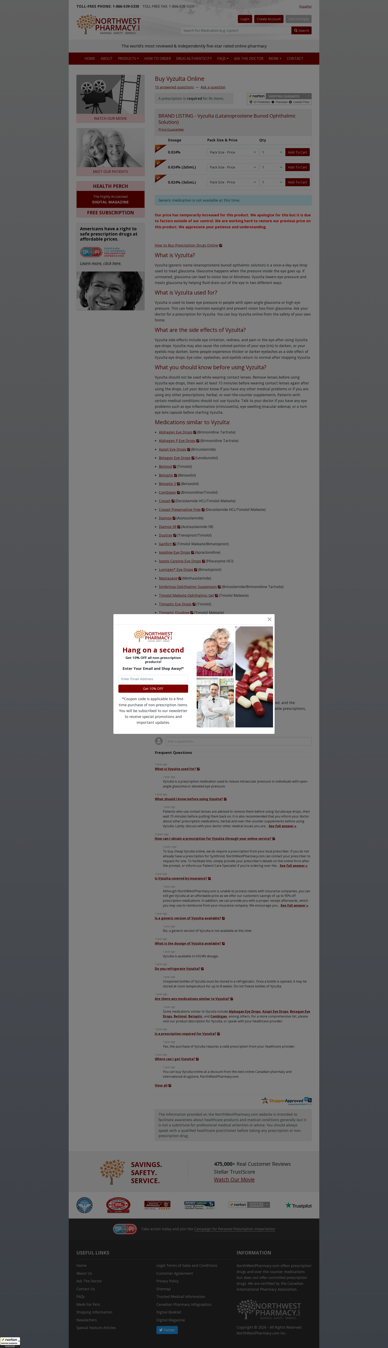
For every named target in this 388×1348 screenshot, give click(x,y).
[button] (10, 1342)
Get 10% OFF (153, 688)
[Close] (269, 619)
